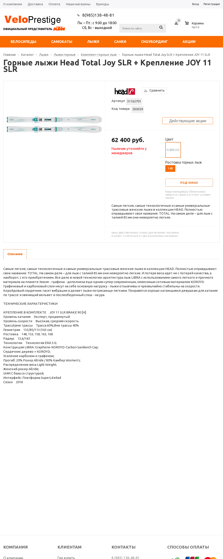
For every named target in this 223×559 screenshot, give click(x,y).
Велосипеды (23, 42)
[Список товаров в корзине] (195, 26)
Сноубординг (154, 42)
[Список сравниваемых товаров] (177, 25)
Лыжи (93, 42)
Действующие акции (187, 121)
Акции (189, 42)
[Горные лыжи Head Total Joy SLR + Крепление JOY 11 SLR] (54, 123)
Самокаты (61, 42)
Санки (120, 42)
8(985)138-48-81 (98, 15)
